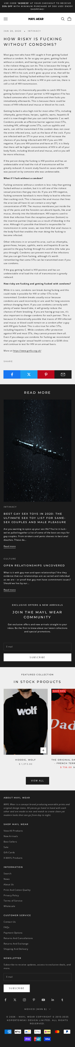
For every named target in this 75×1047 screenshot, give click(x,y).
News (7, 879)
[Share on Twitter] (29, 374)
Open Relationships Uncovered (34, 565)
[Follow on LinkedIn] (53, 1000)
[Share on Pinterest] (46, 374)
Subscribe (37, 657)
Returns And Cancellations (18, 938)
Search (7, 873)
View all (37, 780)
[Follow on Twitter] (15, 1000)
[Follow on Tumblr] (62, 1000)
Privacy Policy (11, 895)
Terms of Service (13, 900)
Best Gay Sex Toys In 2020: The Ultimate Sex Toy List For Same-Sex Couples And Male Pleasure (35, 518)
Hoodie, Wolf (25, 760)
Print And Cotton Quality (17, 889)
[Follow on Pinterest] (34, 1000)
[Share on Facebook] (12, 374)
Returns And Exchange (16, 943)
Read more (10, 546)
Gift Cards (9, 852)
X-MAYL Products (13, 857)
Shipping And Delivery (16, 948)
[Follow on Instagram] (24, 1000)
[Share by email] (63, 374)
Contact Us (10, 921)
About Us (9, 884)
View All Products (13, 830)
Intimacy (34, 31)
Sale (6, 847)
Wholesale (9, 906)
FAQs (6, 927)
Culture (10, 559)
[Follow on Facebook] (5, 1000)
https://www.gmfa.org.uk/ (27, 350)
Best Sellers (10, 841)
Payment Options (13, 932)
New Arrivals (11, 836)
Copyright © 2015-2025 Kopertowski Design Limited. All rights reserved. (38, 1020)
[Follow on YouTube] (43, 1000)
